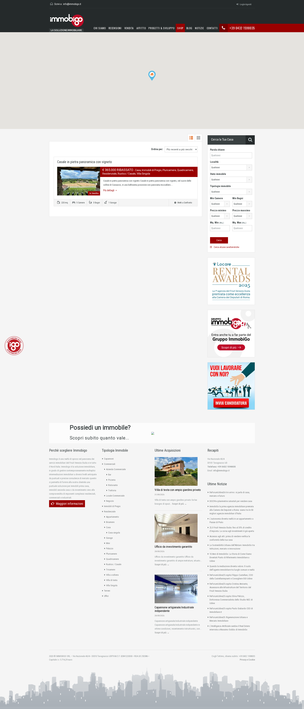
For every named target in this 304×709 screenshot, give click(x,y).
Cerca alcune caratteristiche (226, 247)
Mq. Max (239, 222)
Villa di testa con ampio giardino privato (178, 490)
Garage (109, 538)
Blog (189, 28)
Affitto (141, 28)
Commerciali (109, 464)
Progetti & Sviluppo (161, 28)
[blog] (14, 345)
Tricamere (110, 569)
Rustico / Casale (113, 564)
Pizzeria (111, 480)
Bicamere (110, 522)
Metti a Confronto (184, 202)
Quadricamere (112, 559)
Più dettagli (109, 190)
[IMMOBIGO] (66, 22)
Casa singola (114, 532)
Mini (108, 543)
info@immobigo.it (72, 4)
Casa (108, 527)
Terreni (107, 590)
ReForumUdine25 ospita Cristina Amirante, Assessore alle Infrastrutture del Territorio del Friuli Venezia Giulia (230, 587)
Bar (109, 474)
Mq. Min (217, 222)
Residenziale (109, 511)
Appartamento (112, 516)
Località (214, 161)
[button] (155, 81)
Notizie (199, 28)
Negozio (110, 501)
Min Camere (216, 198)
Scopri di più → (179, 503)
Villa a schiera (112, 575)
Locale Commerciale (115, 495)
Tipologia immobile (220, 186)
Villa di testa (111, 580)
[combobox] (231, 167)
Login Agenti (245, 4)
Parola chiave (217, 149)
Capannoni (109, 458)
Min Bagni (237, 198)
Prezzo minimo (218, 210)
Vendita (129, 28)
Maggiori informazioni (69, 503)
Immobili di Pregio (112, 506)
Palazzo (109, 548)
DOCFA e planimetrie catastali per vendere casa (231, 501)
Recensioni (115, 28)
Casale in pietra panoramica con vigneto (84, 162)
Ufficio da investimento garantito (173, 546)
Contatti (212, 28)
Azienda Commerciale (116, 469)
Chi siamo (100, 28)
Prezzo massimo (241, 210)
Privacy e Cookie (247, 659)
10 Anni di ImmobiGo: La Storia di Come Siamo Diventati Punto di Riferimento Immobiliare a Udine (231, 557)
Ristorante (113, 485)
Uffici (106, 596)
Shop (180, 28)
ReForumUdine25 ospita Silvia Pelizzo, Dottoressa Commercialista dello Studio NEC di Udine (231, 599)
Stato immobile (218, 174)
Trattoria (112, 490)
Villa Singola (111, 585)
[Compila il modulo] (152, 433)
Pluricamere (111, 553)
